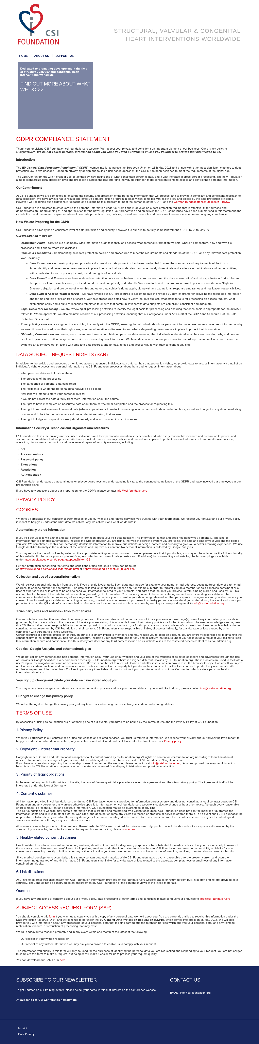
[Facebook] (21, 1013)
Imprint (22, 1028)
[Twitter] (32, 1013)
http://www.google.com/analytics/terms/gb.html (49, 568)
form (52, 916)
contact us (128, 829)
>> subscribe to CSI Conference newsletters (46, 999)
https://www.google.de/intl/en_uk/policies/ (109, 568)
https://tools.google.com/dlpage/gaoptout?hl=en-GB (57, 559)
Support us (64, 55)
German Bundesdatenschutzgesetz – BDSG (202, 201)
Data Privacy (26, 1034)
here (63, 960)
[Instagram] (55, 1013)
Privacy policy (173, 741)
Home (23, 55)
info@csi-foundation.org (132, 490)
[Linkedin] (43, 1013)
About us (41, 55)
